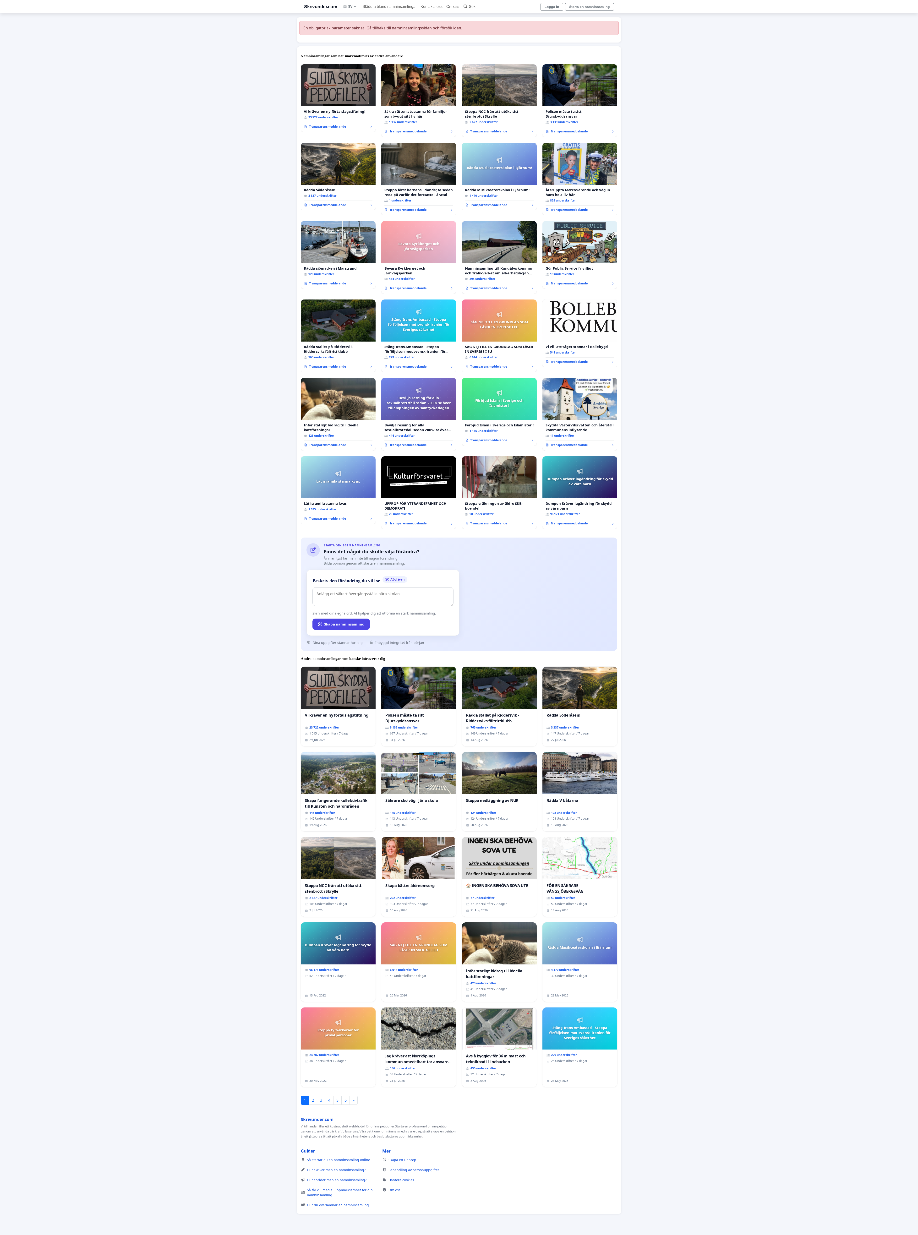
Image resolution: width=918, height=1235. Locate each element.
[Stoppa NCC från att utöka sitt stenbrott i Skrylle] (499, 100)
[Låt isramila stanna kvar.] (338, 490)
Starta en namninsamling (589, 7)
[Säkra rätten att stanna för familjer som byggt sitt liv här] (418, 100)
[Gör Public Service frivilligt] (579, 255)
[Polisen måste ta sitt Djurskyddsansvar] (579, 100)
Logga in (552, 7)
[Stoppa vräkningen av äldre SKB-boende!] (499, 492)
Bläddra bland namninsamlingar (389, 7)
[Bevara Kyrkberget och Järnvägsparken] (418, 257)
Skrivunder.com (320, 6)
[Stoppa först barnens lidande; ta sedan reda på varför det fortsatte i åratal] (418, 179)
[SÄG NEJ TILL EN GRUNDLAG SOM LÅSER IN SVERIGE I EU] (499, 335)
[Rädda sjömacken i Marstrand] (338, 255)
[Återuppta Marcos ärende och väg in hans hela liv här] (579, 179)
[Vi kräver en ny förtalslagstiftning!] (338, 98)
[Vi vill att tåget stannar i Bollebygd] (579, 333)
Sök (472, 7)
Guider (308, 1151)
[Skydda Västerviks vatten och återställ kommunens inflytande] (579, 414)
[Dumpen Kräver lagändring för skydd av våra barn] (579, 492)
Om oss (452, 7)
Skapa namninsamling (344, 624)
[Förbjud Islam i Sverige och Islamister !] (499, 412)
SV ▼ (352, 6)
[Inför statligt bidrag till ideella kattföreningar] (338, 414)
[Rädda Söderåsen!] (338, 177)
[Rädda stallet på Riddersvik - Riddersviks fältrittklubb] (338, 335)
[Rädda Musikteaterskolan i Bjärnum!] (499, 177)
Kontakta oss (432, 7)
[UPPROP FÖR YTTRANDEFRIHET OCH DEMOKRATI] (418, 492)
